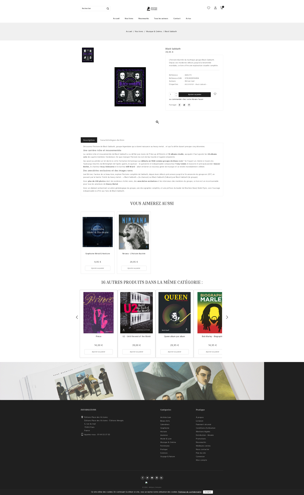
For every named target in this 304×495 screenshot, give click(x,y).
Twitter (147, 478)
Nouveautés (143, 18)
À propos (200, 417)
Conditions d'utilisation (205, 428)
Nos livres (129, 18)
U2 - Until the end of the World (137, 336)
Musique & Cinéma (168, 442)
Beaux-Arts (165, 421)
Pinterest (188, 105)
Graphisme (164, 428)
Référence (173, 75)
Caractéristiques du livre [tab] (112, 140)
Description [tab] (89, 140)
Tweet (183, 105)
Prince (98, 336)
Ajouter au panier (194, 94)
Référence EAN (175, 78)
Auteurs (172, 81)
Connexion (200, 456)
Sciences (164, 453)
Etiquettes (173, 84)
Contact (177, 18)
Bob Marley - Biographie (212, 336)
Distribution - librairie (205, 435)
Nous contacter (202, 449)
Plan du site (201, 453)
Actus (188, 18)
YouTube (152, 478)
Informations (88, 409)
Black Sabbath (201, 84)
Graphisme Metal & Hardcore (97, 253)
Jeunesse (164, 435)
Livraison (199, 421)
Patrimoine (164, 446)
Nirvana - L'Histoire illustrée (133, 253)
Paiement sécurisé (203, 424)
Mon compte (201, 460)
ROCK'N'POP (189, 84)
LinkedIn (161, 478)
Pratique (163, 449)
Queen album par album (174, 336)
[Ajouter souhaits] (215, 94)
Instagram (156, 478)
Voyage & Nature (167, 456)
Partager (178, 105)
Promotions (201, 438)
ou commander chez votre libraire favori (186, 99)
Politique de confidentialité (189, 492)
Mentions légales (203, 431)
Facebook (142, 478)
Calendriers (164, 424)
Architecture (165, 417)
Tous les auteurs (161, 18)
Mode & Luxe (165, 438)
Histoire (163, 431)
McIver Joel (189, 81)
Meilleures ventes (203, 446)
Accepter (208, 492)
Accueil (116, 18)
